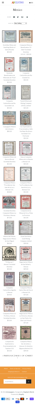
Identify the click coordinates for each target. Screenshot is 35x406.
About (6, 368)
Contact (24, 371)
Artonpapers (10, 392)
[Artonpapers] (17, 2)
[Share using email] (27, 17)
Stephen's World (28, 392)
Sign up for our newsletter (17, 377)
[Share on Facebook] (14, 17)
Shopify (21, 394)
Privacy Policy (26, 368)
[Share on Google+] (22, 17)
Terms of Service (15, 368)
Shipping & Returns (14, 371)
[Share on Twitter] (18, 17)
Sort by (11, 23)
